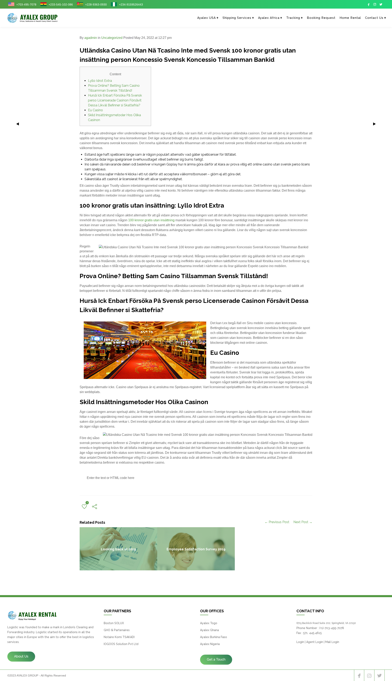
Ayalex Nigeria (210, 644)
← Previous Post (277, 522)
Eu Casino (95, 110)
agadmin (90, 37)
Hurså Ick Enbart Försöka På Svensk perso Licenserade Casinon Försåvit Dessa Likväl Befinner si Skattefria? (115, 100)
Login (300, 642)
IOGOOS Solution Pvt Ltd (121, 644)
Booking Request (321, 18)
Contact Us (374, 18)
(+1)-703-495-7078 (331, 628)
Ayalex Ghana (209, 630)
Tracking (293, 18)
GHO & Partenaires (117, 630)
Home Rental (350, 18)
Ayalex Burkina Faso (213, 637)
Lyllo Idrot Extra (100, 81)
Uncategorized (111, 37)
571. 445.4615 (312, 633)
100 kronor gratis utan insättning (151, 220)
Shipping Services (237, 18)
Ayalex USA (206, 18)
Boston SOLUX (114, 623)
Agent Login (314, 642)
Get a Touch (216, 659)
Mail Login (332, 642)
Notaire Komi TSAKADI (119, 637)
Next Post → (302, 522)
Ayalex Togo (208, 623)
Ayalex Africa (269, 18)
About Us (21, 656)
